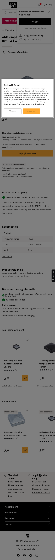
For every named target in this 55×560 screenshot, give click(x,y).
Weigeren (12, 111)
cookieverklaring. (38, 104)
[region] (27, 98)
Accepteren (31, 111)
